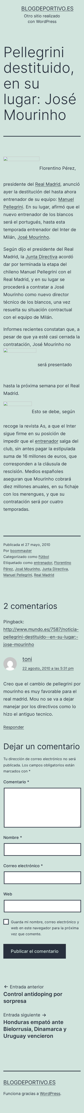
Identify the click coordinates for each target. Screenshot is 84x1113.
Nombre (12, 837)
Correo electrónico (23, 865)
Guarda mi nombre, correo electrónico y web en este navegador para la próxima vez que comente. (45, 928)
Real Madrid (47, 184)
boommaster (21, 550)
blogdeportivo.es (47, 8)
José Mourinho (33, 237)
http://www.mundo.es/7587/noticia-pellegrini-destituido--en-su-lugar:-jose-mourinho (41, 637)
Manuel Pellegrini (17, 575)
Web (7, 894)
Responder (13, 727)
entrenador (46, 441)
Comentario (16, 782)
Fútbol (44, 556)
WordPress (50, 1093)
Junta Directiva (41, 256)
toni (27, 659)
